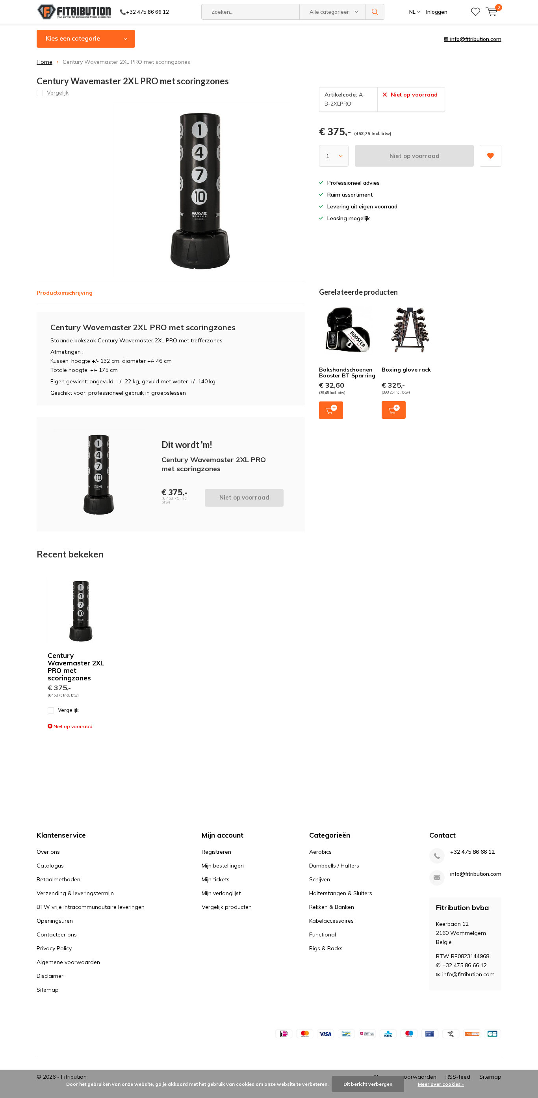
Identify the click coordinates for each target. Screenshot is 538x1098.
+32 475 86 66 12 (472, 852)
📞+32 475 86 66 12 (144, 12)
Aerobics (320, 851)
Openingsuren (55, 920)
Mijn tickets (216, 879)
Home (44, 61)
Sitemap (48, 989)
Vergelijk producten (227, 906)
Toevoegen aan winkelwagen (331, 410)
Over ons (48, 851)
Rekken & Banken (331, 906)
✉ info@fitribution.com (472, 39)
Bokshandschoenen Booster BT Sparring (347, 372)
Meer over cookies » (441, 1084)
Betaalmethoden (58, 879)
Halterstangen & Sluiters (340, 893)
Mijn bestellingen (223, 865)
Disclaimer (50, 975)
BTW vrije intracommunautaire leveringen (91, 906)
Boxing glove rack (406, 369)
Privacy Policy (54, 948)
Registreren (216, 851)
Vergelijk (68, 710)
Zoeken (374, 12)
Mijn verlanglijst (221, 893)
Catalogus (50, 865)
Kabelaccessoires (331, 920)
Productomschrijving (65, 292)
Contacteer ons (57, 934)
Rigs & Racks (326, 948)
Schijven (319, 879)
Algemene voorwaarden (68, 962)
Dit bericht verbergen (367, 1084)
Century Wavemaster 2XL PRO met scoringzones (76, 666)
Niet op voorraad (415, 156)
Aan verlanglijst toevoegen (490, 156)
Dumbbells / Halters (334, 865)
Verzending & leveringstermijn (75, 893)
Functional (322, 934)
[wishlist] (475, 12)
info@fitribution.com (475, 874)
